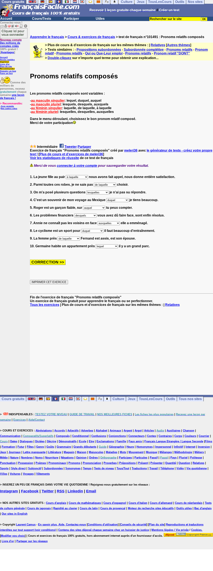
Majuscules (96, 452)
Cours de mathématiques (85, 502)
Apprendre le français (47, 37)
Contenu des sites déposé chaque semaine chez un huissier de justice (103, 529)
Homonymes (144, 446)
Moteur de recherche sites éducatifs (151, 508)
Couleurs (190, 436)
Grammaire (64, 446)
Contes (151, 436)
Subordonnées (53, 468)
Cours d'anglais (56, 502)
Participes (125, 457)
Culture (118, 399)
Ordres (93, 457)
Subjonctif (34, 468)
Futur (20, 446)
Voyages (28, 473)
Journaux (15, 452)
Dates (13, 441)
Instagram (9, 491)
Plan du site (6, 66)
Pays (173, 457)
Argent (128, 430)
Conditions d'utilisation (103, 524)
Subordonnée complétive (144, 49)
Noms (39, 457)
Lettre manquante (34, 452)
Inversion (204, 446)
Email (91, 491)
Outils (170, 399)
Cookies (196, 529)
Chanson (188, 430)
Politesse (196, 457)
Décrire (51, 441)
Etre (91, 441)
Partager (84, 146)
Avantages (7, 52)
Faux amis (135, 441)
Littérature (54, 452)
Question (184, 463)
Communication (10, 436)
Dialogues (26, 441)
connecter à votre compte (77, 165)
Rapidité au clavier (65, 508)
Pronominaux (57, 463)
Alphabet (101, 430)
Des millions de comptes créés (11, 43)
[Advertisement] (121, 347)
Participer (71, 18)
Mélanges (166, 452)
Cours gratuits (13, 399)
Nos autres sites (9, 108)
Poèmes (41, 463)
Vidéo (180, 468)
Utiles (100, 18)
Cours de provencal (112, 508)
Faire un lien (6, 73)
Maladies (111, 452)
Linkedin (75, 491)
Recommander (7, 69)
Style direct (18, 468)
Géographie (116, 446)
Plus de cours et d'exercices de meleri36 (71, 154)
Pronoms (74, 463)
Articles (149, 430)
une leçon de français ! (12, 96)
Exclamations (105, 441)
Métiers (199, 452)
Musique (151, 452)
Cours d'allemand (161, 502)
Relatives (158, 45)
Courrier (204, 436)
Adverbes (87, 430)
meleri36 (130, 150)
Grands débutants (84, 446)
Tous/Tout (122, 468)
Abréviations (44, 430)
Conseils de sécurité (133, 524)
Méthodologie (183, 452)
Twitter (48, 491)
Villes (3, 473)
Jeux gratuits (7, 106)
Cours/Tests (41, 18)
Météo (4, 457)
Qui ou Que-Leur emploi (104, 53)
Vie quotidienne (196, 468)
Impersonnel (163, 446)
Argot (138, 430)
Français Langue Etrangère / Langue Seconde (173, 441)
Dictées (40, 441)
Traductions (139, 468)
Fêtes (30, 446)
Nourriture (51, 457)
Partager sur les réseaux (32, 541)
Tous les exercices (44, 305)
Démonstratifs (68, 441)
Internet (190, 446)
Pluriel (183, 457)
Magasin (69, 452)
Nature (14, 457)
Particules (140, 457)
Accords (59, 430)
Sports (4, 468)
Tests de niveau (104, 468)
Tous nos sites (190, 399)
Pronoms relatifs (179, 49)
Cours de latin (89, 508)
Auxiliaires (173, 430)
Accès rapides (7, 59)
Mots (123, 452)
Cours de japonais (39, 508)
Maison (81, 452)
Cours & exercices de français (91, 37)
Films (208, 441)
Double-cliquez (59, 58)
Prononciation (92, 463)
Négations (67, 457)
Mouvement (136, 452)
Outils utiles (184, 508)
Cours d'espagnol (114, 502)
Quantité (170, 463)
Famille (121, 441)
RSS (60, 491)
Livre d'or (5, 64)
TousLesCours (150, 399)
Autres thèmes (178, 45)
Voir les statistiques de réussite (54, 158)
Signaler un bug (8, 71)
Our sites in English (14, 513)
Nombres (27, 457)
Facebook (29, 491)
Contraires (165, 436)
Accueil (6, 18)
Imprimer (4, 62)
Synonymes (72, 468)
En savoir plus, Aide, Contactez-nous (62, 524)
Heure (130, 446)
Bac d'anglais (203, 508)
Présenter (156, 463)
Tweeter (70, 146)
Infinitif (178, 446)
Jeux (131, 399)
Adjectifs (73, 430)
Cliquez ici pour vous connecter (12, 32)
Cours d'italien (138, 502)
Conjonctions (117, 436)
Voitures (15, 473)
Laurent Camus (26, 524)
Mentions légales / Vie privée (170, 529)
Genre (40, 446)
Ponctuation (8, 463)
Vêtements (43, 473)
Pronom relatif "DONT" (172, 53)
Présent (143, 463)
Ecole (82, 441)
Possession (25, 463)
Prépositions (127, 463)
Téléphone (167, 468)
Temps (87, 468)
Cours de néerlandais (188, 502)
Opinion (81, 457)
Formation (8, 446)
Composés (63, 436)
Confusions (98, 436)
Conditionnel (80, 436)
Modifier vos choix (13, 535)
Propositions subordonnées (99, 49)
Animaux (115, 430)
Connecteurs (136, 436)
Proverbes (110, 463)
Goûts (50, 446)
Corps (178, 436)
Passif (154, 457)
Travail (153, 468)
